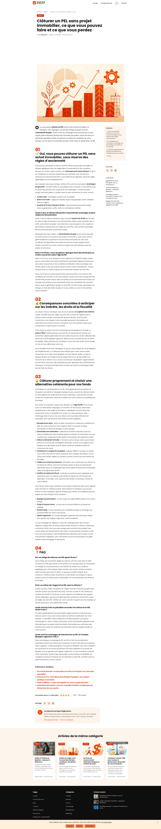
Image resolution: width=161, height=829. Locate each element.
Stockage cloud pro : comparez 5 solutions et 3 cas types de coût (114, 196)
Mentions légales (38, 810)
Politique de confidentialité (41, 817)
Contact (124, 3)
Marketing (69, 813)
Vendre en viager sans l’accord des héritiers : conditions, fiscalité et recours (67, 761)
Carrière (68, 796)
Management (70, 810)
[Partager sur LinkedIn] (53, 703)
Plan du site (36, 813)
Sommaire (109, 128)
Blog (116, 3)
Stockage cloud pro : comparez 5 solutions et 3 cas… (113, 807)
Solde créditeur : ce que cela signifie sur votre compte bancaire (62, 683)
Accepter (70, 826)
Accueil (95, 3)
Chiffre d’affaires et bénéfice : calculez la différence (112, 189)
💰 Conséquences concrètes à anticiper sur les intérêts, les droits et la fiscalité (114, 143)
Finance (45, 12)
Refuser (79, 826)
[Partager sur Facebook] (44, 703)
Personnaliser (90, 826)
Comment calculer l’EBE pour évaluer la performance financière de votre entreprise (116, 761)
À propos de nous (106, 3)
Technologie (69, 806)
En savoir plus (107, 822)
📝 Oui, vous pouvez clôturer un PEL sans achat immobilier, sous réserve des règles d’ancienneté (114, 134)
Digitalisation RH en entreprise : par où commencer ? (112, 182)
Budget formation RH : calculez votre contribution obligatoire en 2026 (114, 203)
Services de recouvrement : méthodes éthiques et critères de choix (91, 761)
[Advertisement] (80, 50)
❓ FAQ (108, 156)
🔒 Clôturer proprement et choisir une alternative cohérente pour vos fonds (114, 151)
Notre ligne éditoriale (51, 720)
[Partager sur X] (49, 703)
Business (68, 799)
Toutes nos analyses (66, 720)
